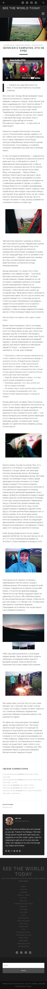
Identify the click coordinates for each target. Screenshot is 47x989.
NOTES (23, 898)
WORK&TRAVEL (23, 932)
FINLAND (23, 909)
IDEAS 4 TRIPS (9, 17)
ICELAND (23, 912)
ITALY (23, 915)
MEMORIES (23, 941)
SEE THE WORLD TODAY (21, 8)
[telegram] (27, 3)
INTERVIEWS (23, 946)
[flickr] (23, 3)
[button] (42, 616)
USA (23, 929)
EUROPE (23, 906)
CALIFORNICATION (23, 935)
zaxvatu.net (8, 791)
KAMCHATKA (38, 45)
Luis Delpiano (9, 774)
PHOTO (6, 11)
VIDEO (23, 886)
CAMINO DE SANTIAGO (23, 904)
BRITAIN (23, 901)
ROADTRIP (23, 926)
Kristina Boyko (23, 45)
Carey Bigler (8, 780)
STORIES (6, 14)
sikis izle (7, 785)
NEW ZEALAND (23, 921)
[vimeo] (36, 3)
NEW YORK (23, 938)
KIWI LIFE (23, 924)
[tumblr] (31, 3)
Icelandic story (27, 785)
